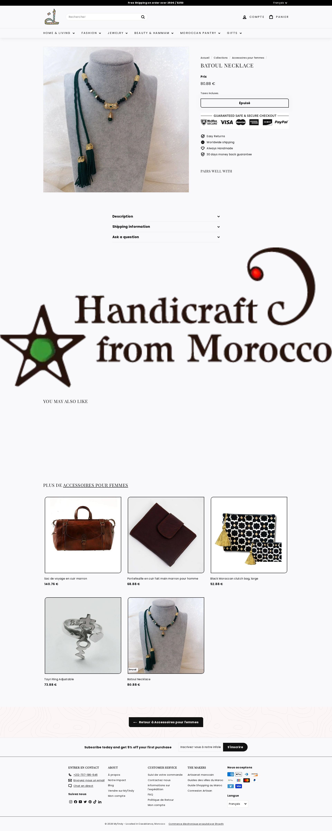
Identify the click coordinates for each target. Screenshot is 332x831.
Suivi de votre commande (165, 775)
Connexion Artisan (200, 790)
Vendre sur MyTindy (121, 790)
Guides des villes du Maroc (205, 780)
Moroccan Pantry (199, 33)
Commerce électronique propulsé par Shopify (196, 823)
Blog (111, 785)
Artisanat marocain (201, 775)
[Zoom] (116, 119)
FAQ (150, 794)
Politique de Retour (161, 800)
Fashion (89, 33)
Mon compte (116, 796)
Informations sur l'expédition (159, 787)
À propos (114, 775)
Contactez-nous (159, 780)
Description (122, 216)
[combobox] (107, 17)
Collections (221, 57)
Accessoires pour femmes (248, 57)
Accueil (205, 57)
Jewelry (116, 33)
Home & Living (57, 33)
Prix (204, 77)
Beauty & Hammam (152, 33)
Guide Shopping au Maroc (205, 785)
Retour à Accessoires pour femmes (168, 722)
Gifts (233, 33)
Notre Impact (117, 780)
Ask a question (125, 237)
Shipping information (131, 226)
